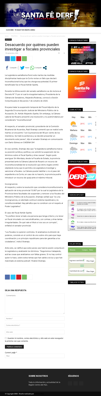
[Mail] (90, 1)
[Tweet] (24, 68)
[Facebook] (86, 1)
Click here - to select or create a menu (20, 30)
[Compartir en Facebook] (11, 68)
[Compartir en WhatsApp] (36, 68)
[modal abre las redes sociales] (45, 68)
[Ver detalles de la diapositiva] (82, 176)
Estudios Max (39, 394)
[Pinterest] (18, 58)
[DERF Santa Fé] (50, 15)
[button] (93, 30)
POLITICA (14, 36)
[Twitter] (94, 1)
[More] (30, 58)
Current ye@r (11, 352)
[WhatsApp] (24, 58)
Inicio (6, 36)
